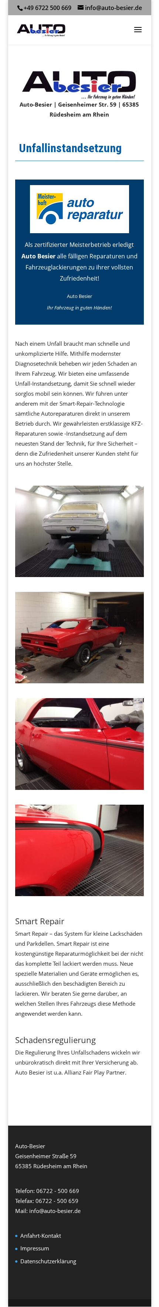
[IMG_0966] (79, 575)
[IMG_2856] (79, 787)
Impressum (34, 1248)
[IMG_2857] (79, 894)
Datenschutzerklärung (48, 1261)
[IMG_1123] (79, 681)
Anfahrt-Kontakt (40, 1235)
